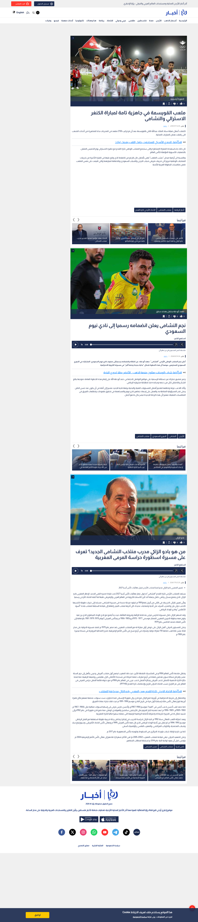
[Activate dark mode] (36, 13)
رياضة (101, 20)
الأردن (158, 20)
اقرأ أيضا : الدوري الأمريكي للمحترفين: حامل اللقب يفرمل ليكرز (148, 142)
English (20, 12)
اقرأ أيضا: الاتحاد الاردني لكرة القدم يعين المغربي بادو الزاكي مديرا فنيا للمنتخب (140, 691)
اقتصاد (110, 20)
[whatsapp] (94, 832)
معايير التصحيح (83, 845)
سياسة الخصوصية (140, 917)
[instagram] (83, 832)
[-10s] (176, 344)
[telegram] (115, 832)
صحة (151, 20)
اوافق (37, 915)
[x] (72, 832)
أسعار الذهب (170, 20)
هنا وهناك (91, 20)
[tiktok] (126, 832)
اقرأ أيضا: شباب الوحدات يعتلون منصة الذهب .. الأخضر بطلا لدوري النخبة (142, 372)
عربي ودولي (120, 20)
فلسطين (142, 20)
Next (73, 219)
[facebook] (61, 832)
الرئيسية (183, 20)
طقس (131, 20)
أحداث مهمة (67, 20)
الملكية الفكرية (97, 845)
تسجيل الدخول (43, 4)
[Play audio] (75, 344)
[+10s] (182, 344)
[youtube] (104, 832)
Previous (78, 219)
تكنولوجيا (79, 20)
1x (82, 344)
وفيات (48, 20)
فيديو (56, 20)
